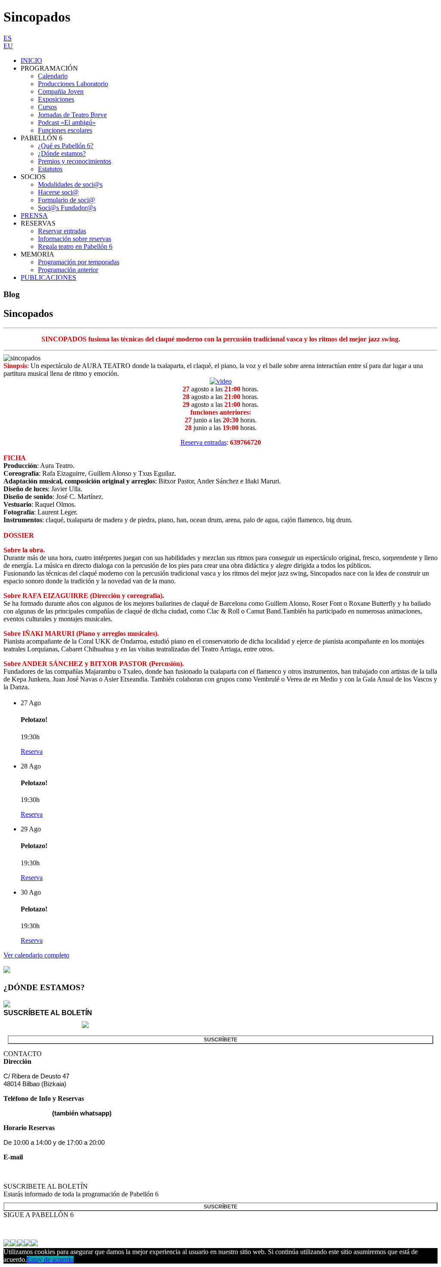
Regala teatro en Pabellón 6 (75, 246)
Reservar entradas (62, 231)
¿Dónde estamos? (62, 153)
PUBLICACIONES (48, 277)
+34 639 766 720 (26, 1113)
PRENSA (34, 215)
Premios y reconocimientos (74, 161)
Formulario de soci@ (66, 200)
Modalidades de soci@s (70, 184)
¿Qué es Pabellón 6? (65, 145)
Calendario (53, 76)
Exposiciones (56, 99)
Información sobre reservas (74, 238)
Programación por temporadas (78, 262)
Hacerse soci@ (58, 192)
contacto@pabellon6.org (37, 1171)
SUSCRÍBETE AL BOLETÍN (47, 1012)
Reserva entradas (203, 442)
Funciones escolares (65, 130)
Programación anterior (68, 269)
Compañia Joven (61, 91)
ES (7, 38)
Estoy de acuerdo (50, 1259)
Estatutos (50, 169)
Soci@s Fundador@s (67, 207)
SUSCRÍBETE (220, 1040)
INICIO (31, 60)
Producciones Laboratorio (73, 83)
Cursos (47, 107)
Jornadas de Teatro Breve (72, 114)
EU (8, 46)
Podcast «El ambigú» (67, 122)
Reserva (32, 751)
